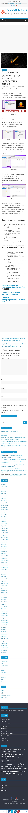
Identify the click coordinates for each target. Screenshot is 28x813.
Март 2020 (3, 526)
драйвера (21, 765)
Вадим (2, 455)
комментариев (6, 695)
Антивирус (14, 751)
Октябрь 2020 (4, 509)
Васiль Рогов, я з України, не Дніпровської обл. (13, 459)
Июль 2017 (3, 599)
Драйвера (3, 672)
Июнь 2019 (3, 546)
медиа (17, 766)
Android (3, 749)
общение (21, 766)
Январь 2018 (4, 585)
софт (5, 773)
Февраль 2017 (4, 611)
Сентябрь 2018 (4, 567)
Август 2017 (4, 597)
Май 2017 (3, 604)
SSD (24, 749)
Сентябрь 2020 (4, 512)
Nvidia (21, 749)
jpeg (10, 749)
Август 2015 (4, 650)
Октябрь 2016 (4, 620)
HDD (8, 749)
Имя (2, 380)
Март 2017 (3, 608)
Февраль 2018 (4, 583)
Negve (13, 86)
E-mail (3, 388)
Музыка (14, 758)
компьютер (12, 766)
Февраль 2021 (4, 500)
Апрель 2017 (4, 606)
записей (4, 693)
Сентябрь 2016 (4, 622)
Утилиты (4, 69)
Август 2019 (4, 542)
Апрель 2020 (4, 523)
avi (6, 749)
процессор (19, 771)
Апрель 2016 (4, 634)
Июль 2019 (3, 544)
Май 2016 (3, 631)
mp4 (18, 749)
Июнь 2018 (3, 574)
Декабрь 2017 (4, 588)
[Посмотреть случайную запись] (25, 20)
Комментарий (5, 358)
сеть (2, 774)
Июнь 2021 (3, 491)
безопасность (5, 763)
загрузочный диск (12, 88)
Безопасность (4, 665)
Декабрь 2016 (4, 615)
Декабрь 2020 (4, 505)
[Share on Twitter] (12, 811)
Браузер (15, 754)
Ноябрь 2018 (4, 562)
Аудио (2, 663)
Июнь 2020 (3, 519)
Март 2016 (3, 636)
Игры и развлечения (6, 675)
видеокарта (19, 763)
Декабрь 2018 (4, 560)
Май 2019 (3, 549)
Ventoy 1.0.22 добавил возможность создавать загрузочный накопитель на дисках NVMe (13, 470)
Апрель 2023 (4, 486)
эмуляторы (20, 774)
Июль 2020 (3, 516)
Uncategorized (4, 661)
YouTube (9, 751)
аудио (19, 761)
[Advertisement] (14, 38)
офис (20, 768)
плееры (3, 771)
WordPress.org (4, 697)
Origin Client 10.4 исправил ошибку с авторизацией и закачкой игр (13, 345)
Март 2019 (3, 553)
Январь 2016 (4, 641)
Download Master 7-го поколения (9, 431)
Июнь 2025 (3, 484)
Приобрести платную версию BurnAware (11, 293)
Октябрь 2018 (4, 565)
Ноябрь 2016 (4, 618)
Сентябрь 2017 (4, 595)
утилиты (4, 90)
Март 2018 (3, 581)
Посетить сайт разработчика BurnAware (13, 299)
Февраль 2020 (4, 528)
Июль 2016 (3, 627)
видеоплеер (3, 764)
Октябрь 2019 (4, 537)
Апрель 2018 (4, 579)
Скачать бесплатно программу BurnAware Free (13, 286)
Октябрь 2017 (4, 592)
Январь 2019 (4, 558)
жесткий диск (5, 766)
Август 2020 (4, 514)
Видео (2, 668)
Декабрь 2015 (4, 643)
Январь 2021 (4, 503)
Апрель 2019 (4, 551)
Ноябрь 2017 (4, 590)
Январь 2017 (4, 613)
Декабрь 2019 (4, 532)
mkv (13, 749)
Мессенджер (9, 759)
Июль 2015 (3, 652)
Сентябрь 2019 (4, 539)
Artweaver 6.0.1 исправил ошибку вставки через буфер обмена (13, 339)
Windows (4, 751)
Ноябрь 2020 (4, 507)
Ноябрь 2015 (4, 645)
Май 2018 (3, 576)
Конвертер (16, 757)
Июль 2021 (3, 489)
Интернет (3, 677)
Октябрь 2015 (4, 648)
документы (15, 764)
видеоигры (12, 763)
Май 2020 (3, 521)
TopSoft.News (16, 10)
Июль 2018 (3, 572)
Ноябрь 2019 (4, 535)
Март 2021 (3, 498)
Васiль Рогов (4, 465)
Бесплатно (5, 88)
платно (24, 768)
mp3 (15, 749)
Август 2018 (4, 569)
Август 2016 (4, 625)
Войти (2, 690)
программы (19, 88)
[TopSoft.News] (2, 20)
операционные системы (9, 768)
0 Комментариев (20, 86)
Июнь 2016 (3, 629)
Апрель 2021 (4, 496)
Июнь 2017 (3, 602)
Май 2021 (3, 493)
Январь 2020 (4, 530)
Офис (2, 679)
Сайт (2, 397)
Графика (3, 670)
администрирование (9, 761)
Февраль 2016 (4, 638)
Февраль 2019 (4, 555)
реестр (24, 771)
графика (9, 765)
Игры (3, 757)
